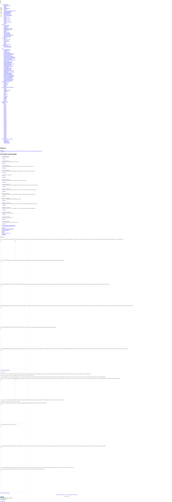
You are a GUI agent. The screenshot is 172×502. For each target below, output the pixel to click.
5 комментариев (7, 370)
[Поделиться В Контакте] (1, 13)
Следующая (71, 494)
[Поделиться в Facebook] (1, 8)
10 (68, 494)
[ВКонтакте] (0, 497)
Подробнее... (4, 158)
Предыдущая (61, 494)
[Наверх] (1, 16)
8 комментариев (7, 492)
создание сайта (2, 501)
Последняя (75, 494)
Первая (57, 494)
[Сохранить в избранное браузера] (1, 14)
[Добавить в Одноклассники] (1, 10)
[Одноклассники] (2, 497)
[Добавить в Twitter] (1, 12)
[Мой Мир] (3, 497)
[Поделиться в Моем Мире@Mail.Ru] (1, 9)
